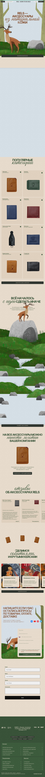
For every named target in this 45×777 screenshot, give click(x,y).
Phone (6, 680)
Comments (7, 687)
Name (6, 673)
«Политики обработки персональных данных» (29, 651)
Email (6, 667)
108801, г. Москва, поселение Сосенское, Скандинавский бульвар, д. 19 (22, 728)
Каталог (5, 744)
